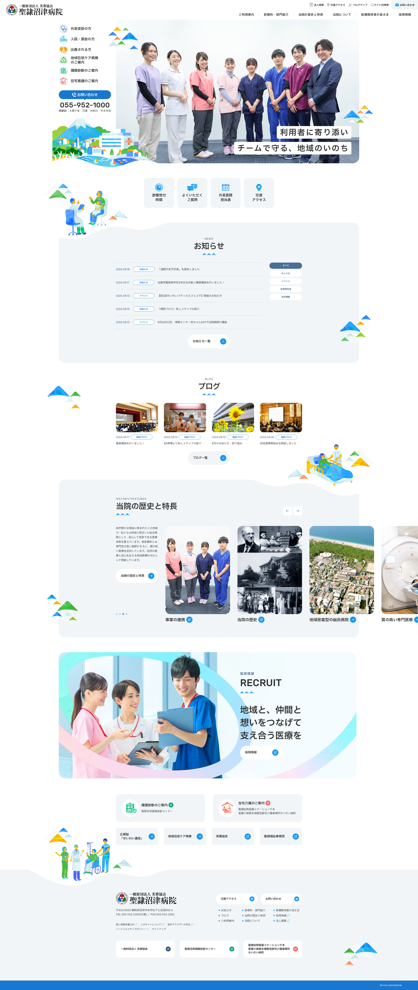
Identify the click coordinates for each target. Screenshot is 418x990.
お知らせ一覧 (201, 341)
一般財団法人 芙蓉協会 (134, 949)
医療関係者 (286, 289)
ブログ (225, 916)
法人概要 (319, 5)
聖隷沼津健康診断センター (200, 949)
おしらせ (285, 273)
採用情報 (405, 15)
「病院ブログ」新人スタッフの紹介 (179, 309)
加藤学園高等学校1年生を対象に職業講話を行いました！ (191, 283)
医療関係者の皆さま (375, 15)
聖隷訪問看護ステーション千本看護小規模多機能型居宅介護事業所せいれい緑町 (269, 949)
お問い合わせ (273, 899)
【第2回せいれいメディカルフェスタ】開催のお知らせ (190, 296)
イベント (285, 281)
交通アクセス (337, 5)
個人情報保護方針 (125, 924)
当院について (342, 15)
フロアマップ (360, 5)
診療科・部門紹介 (276, 15)
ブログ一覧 (200, 458)
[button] (117, 614)
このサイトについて (151, 924)
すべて (286, 265)
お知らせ (226, 910)
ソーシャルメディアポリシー (131, 929)
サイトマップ (159, 929)
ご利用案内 (246, 15)
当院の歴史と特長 (310, 15)
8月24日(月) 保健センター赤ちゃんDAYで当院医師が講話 (192, 322)
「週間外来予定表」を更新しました (179, 269)
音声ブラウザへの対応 (179, 924)
